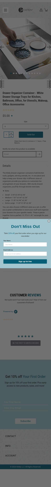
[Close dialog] (49, 221)
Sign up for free (25, 261)
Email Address (8, 250)
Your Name (7, 240)
